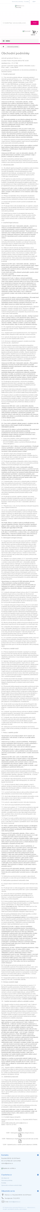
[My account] (26, 31)
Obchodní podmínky (6, 1180)
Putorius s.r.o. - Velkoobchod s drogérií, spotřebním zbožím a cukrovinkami (19, 1208)
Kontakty (26, 1)
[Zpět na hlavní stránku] (3, 47)
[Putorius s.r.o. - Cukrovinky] (20, 10)
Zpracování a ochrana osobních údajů (11, 1185)
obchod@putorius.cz (14, 1202)
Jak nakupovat (5, 1178)
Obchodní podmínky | (17, 1)
